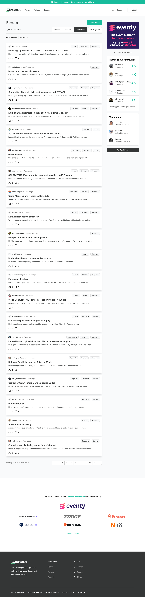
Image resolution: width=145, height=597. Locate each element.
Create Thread (94, 23)
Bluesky (79, 572)
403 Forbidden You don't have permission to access (34, 133)
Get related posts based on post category (29, 320)
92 (90, 463)
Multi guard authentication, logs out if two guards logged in (38, 113)
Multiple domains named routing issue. (27, 237)
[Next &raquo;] (100, 463)
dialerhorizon (15, 154)
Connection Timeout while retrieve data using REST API (36, 92)
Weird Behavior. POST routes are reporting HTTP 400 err (37, 300)
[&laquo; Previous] (54, 463)
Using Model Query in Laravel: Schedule (28, 196)
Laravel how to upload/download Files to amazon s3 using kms (40, 341)
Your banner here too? (123, 52)
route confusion (16, 403)
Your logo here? (72, 533)
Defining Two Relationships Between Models (30, 362)
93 (95, 463)
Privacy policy (68, 592)
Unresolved (80, 30)
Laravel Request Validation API (23, 216)
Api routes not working (20, 424)
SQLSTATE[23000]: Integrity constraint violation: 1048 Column (40, 175)
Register (120, 10)
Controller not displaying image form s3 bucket (32, 445)
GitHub (79, 577)
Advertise (81, 592)
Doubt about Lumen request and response (29, 258)
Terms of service (52, 592)
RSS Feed (124, 150)
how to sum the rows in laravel (23, 71)
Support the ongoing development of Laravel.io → (74, 2)
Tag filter (96, 30)
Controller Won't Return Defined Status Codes (31, 383)
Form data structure (18, 279)
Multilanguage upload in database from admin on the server (38, 50)
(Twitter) (79, 567)
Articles (37, 10)
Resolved (67, 30)
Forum (27, 10)
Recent (57, 30)
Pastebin (47, 10)
